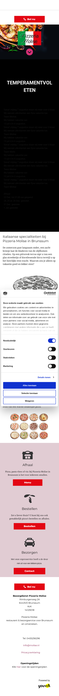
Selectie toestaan (29, 393)
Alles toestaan (29, 385)
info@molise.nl (31, 645)
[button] (29, 19)
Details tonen (44, 377)
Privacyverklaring (29, 652)
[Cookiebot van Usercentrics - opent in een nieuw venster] (44, 293)
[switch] (52, 349)
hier (19, 667)
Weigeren (29, 401)
